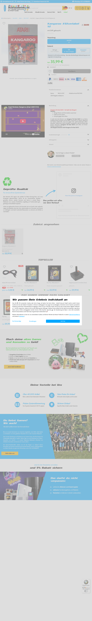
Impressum (21, 316)
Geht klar (63, 321)
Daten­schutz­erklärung (74, 314)
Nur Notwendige (16, 321)
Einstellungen (32, 321)
